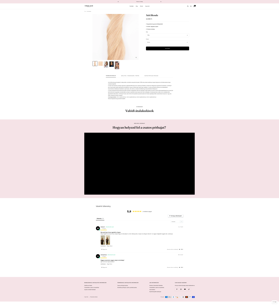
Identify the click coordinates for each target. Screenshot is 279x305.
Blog (137, 6)
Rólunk (141, 6)
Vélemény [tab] (99, 218)
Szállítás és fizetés (88, 285)
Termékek (131, 6)
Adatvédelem (152, 289)
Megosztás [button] (104, 249)
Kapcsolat (147, 6)
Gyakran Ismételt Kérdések (90, 289)
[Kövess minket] (177, 289)
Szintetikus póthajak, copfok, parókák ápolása (127, 287)
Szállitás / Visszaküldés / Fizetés (130, 75)
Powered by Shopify (94, 296)
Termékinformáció (111, 75)
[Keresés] (187, 6)
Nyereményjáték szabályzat (155, 291)
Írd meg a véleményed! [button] (176, 215)
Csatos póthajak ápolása (151, 75)
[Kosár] (194, 6)
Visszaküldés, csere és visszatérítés (91, 287)
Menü (85, 11)
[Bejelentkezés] (191, 6)
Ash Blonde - (103, 246)
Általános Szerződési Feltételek (156, 285)
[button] (180, 249)
